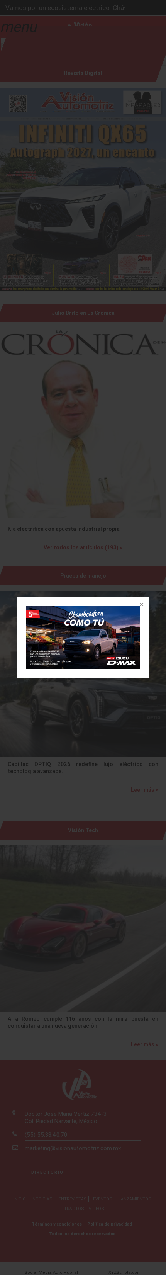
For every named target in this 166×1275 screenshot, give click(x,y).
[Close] (140, 605)
